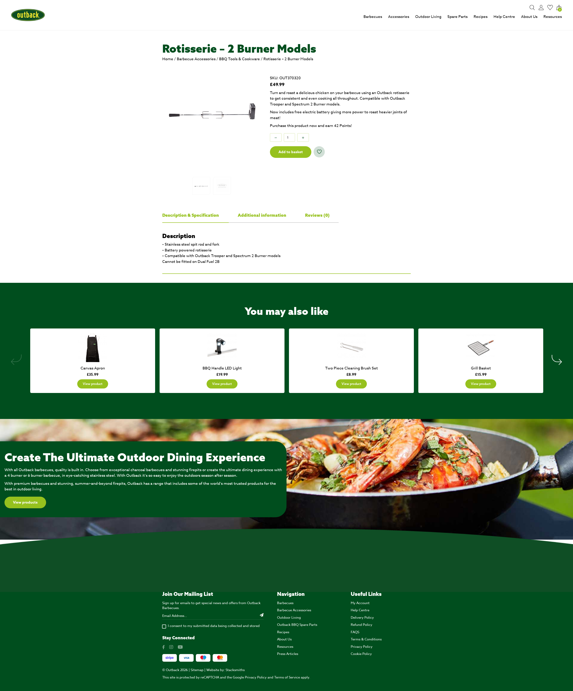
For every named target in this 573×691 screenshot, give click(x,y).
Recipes (480, 16)
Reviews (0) (317, 215)
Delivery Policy (362, 617)
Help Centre (504, 16)
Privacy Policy (361, 646)
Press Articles (287, 653)
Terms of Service (287, 677)
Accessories (398, 16)
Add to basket (290, 152)
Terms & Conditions (366, 639)
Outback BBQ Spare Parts (297, 624)
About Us (529, 16)
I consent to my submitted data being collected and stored (214, 625)
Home (167, 59)
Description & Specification (191, 215)
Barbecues (372, 16)
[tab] (195, 215)
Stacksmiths (235, 669)
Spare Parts (457, 16)
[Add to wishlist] (319, 151)
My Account (360, 603)
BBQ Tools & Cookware (239, 59)
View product (93, 384)
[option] (212, 112)
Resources (552, 16)
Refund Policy (361, 624)
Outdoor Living (428, 16)
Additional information (262, 215)
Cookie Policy (361, 653)
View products (25, 502)
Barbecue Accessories (196, 59)
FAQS (355, 632)
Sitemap (197, 669)
